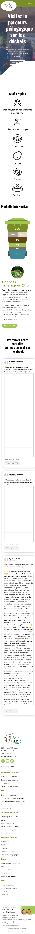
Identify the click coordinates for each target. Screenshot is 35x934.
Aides (2, 790)
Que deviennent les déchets (10, 812)
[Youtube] (7, 761)
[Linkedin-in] (12, 761)
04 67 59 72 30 (6, 754)
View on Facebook (9, 459)
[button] (2, 45)
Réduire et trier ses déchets (10, 772)
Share (17, 459)
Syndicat (3, 859)
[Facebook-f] (3, 761)
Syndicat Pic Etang (16, 361)
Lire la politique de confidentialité (10, 925)
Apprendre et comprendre (9, 837)
